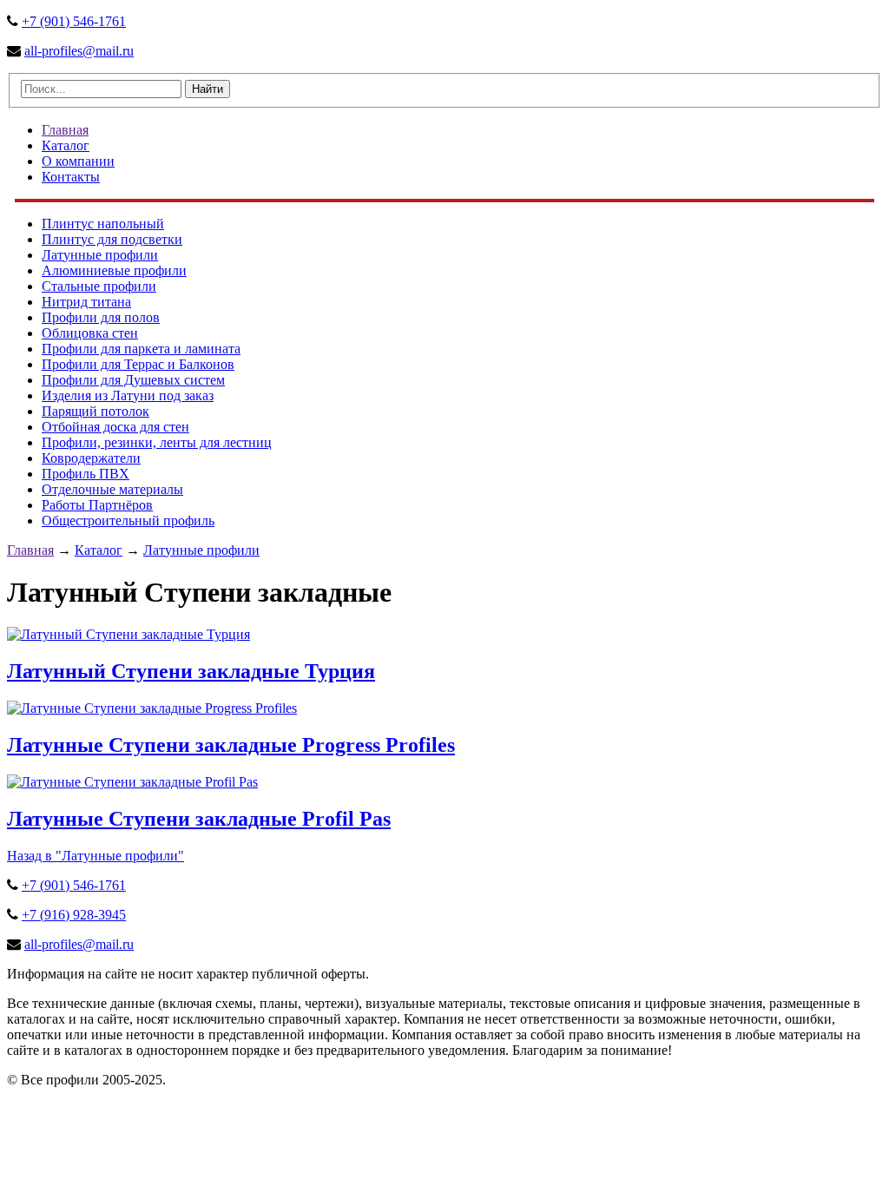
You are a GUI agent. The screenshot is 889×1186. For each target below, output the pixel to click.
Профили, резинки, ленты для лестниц (157, 442)
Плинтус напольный (103, 223)
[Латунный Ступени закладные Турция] (128, 634)
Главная (65, 129)
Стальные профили (99, 286)
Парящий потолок (95, 411)
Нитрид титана (86, 301)
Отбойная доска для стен (115, 426)
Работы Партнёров (97, 504)
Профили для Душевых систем (133, 379)
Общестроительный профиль (128, 520)
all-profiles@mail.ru (79, 50)
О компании (78, 161)
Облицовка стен (90, 333)
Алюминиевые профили (114, 270)
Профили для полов (101, 317)
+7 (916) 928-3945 (74, 914)
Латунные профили (100, 254)
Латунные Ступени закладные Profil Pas (199, 818)
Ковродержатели (91, 458)
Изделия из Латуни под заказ (128, 395)
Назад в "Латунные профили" (95, 855)
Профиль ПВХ (85, 473)
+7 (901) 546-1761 (74, 21)
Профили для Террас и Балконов (138, 364)
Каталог (65, 145)
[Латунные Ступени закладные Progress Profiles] (152, 708)
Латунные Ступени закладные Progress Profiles (231, 745)
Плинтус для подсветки (112, 239)
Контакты (71, 176)
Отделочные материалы (112, 489)
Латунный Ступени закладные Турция (191, 671)
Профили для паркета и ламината (141, 348)
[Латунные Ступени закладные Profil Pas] (132, 781)
